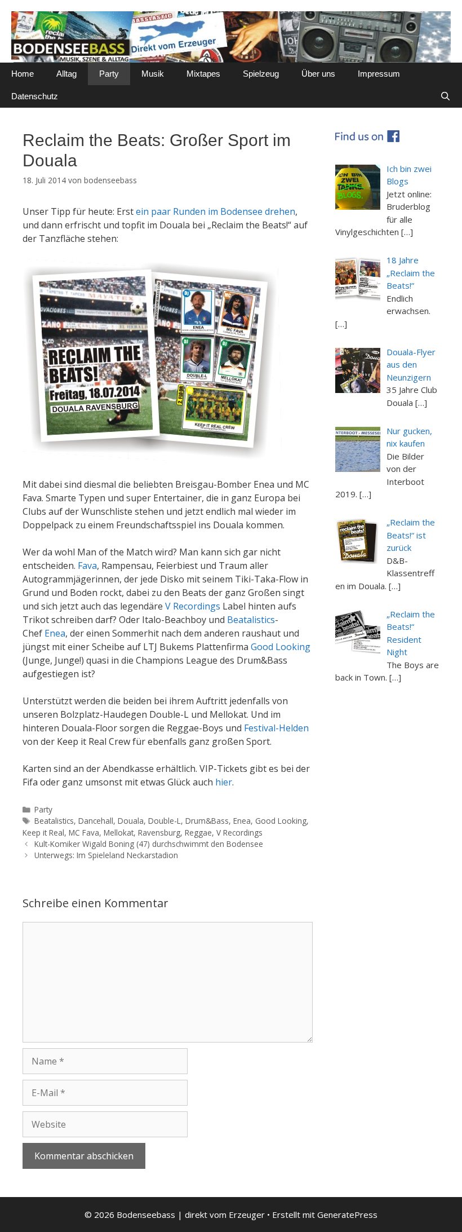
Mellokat (119, 832)
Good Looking (280, 647)
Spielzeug (261, 73)
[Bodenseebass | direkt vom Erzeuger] (231, 36)
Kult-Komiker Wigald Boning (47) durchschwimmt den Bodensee (148, 843)
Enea (55, 633)
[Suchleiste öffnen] (445, 96)
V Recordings (192, 606)
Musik (152, 73)
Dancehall (95, 820)
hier (223, 782)
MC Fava (84, 832)
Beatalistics (251, 619)
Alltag (66, 73)
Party (109, 73)
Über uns (318, 73)
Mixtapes (203, 73)
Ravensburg (159, 832)
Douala (131, 820)
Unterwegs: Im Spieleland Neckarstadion (106, 855)
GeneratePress (347, 1214)
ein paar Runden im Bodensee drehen (215, 211)
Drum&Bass (207, 820)
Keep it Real (43, 832)
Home (22, 73)
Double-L (164, 820)
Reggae (198, 832)
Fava (87, 565)
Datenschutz (34, 96)
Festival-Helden (276, 728)
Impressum (379, 73)
